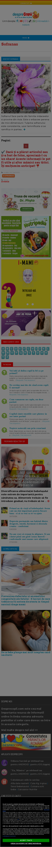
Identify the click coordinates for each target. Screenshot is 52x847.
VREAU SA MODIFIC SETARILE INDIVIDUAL (26, 843)
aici (18, 819)
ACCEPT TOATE (26, 840)
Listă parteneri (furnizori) (9, 836)
